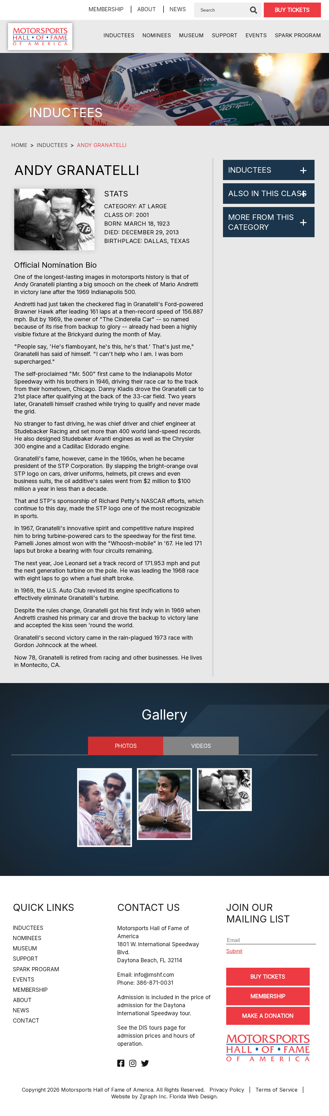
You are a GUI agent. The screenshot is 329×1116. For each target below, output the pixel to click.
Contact (26, 1020)
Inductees (118, 35)
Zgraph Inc (152, 1096)
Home (19, 145)
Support (224, 35)
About (146, 9)
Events (256, 35)
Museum (191, 35)
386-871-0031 (154, 983)
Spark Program (298, 35)
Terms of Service (276, 1089)
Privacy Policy (226, 1089)
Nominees (156, 35)
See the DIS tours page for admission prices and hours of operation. (156, 1036)
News (178, 9)
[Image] (104, 808)
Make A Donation (268, 1016)
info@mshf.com (154, 975)
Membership (106, 9)
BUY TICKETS (292, 10)
